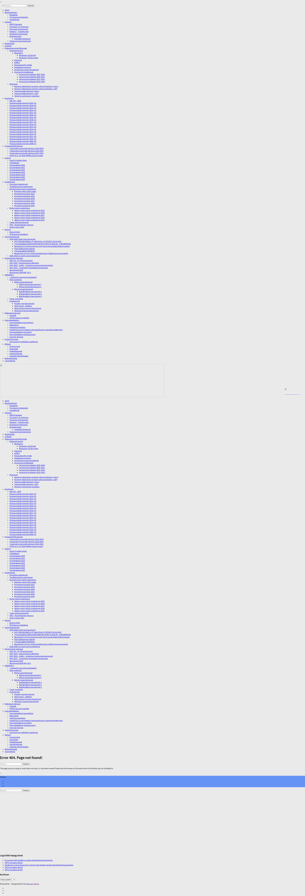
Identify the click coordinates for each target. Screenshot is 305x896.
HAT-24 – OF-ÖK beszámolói (21, 260)
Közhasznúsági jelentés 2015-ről (23, 127)
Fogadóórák (14, 19)
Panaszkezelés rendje (23, 65)
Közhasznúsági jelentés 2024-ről (23, 105)
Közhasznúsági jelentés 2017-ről (23, 122)
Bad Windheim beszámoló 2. (30, 294)
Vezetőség (14, 349)
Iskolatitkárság (16, 353)
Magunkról (14, 325)
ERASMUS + (9, 275)
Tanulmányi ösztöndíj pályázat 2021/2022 (26, 153)
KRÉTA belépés (16, 24)
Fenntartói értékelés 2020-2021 (32, 77)
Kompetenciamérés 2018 (24, 198)
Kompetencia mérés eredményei (23, 189)
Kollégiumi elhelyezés (19, 34)
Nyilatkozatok (15, 36)
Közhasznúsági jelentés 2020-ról (23, 115)
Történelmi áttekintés (19, 17)
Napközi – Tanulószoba (19, 31)
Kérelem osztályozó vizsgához (26, 96)
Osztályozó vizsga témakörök (26, 69)
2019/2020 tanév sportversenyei (22, 239)
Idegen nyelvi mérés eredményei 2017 (29, 215)
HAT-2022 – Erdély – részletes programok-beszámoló (31, 265)
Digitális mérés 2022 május (25, 191)
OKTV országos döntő (14, 862)
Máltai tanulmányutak (23, 282)
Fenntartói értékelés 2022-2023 (32, 81)
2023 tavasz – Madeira (23, 306)
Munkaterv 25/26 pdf (27, 55)
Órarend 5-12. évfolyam (19, 27)
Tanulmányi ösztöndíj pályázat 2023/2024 (26, 148)
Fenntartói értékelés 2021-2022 (32, 79)
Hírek (7, 10)
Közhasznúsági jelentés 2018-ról (23, 120)
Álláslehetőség (11, 358)
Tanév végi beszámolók (19, 222)
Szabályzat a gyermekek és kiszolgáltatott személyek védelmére (36, 330)
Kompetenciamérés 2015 (24, 205)
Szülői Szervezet (11, 339)
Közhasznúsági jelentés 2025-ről (23, 103)
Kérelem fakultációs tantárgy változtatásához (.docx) (36, 86)
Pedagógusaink (16, 351)
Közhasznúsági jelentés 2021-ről (23, 112)
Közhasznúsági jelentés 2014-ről (23, 129)
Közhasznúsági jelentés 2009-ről (23, 141)
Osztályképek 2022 (17, 170)
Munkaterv (18, 53)
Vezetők (13, 315)
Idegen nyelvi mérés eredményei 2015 (29, 220)
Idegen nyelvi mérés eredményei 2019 (29, 210)
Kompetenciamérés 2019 (24, 196)
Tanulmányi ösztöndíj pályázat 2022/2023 (26, 151)
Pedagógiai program (22, 67)
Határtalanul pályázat (14, 258)
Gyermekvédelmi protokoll (21, 332)
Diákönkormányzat (12, 313)
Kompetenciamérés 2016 (24, 203)
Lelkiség (8, 46)
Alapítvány (9, 98)
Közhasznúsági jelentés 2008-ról (23, 143)
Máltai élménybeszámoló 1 (30, 284)
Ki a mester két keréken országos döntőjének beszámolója (29, 860)
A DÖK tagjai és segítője (19, 318)
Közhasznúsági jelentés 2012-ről (23, 134)
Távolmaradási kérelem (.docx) (26, 91)
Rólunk (8, 344)
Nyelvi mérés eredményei (20, 208)
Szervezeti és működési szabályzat (24, 341)
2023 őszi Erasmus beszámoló (26, 310)
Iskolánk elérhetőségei (19, 356)
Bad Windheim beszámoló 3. (30, 296)
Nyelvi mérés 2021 (17, 227)
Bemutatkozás (11, 12)
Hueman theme (32, 884)
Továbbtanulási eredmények (21, 186)
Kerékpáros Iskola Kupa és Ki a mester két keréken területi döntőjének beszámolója (39, 865)
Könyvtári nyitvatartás (19, 29)
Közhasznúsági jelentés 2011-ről (23, 136)
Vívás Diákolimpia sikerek (24, 248)
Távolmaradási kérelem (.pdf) (26, 93)
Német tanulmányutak (23, 289)
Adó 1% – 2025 (15, 100)
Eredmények (10, 182)
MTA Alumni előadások (19, 234)
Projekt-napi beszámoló (24, 303)
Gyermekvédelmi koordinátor (21, 322)
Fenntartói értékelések (23, 72)
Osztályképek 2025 (17, 177)
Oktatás (8, 22)
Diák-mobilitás (16, 279)
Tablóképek (14, 163)
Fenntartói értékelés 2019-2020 (32, 74)
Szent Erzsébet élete (18, 160)
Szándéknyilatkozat (22, 38)
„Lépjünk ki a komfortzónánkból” (23, 277)
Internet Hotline (16, 337)
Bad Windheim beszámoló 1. (30, 291)
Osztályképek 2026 (17, 179)
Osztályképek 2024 (17, 174)
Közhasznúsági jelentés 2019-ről (23, 117)
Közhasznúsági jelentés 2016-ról (23, 124)
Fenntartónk (15, 346)
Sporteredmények (12, 236)
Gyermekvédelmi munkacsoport (23, 334)
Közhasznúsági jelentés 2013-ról (23, 132)
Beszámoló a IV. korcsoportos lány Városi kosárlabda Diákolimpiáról (42, 246)
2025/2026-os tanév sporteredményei (25, 256)
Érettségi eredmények (19, 184)
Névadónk (14, 15)
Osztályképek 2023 (17, 172)
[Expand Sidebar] (1, 773)
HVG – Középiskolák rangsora (21, 225)
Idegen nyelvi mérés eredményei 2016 (29, 217)
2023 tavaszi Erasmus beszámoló (27, 308)
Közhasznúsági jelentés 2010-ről (23, 139)
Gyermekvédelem (12, 320)
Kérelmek (14, 84)
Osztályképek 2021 (17, 167)
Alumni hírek (15, 232)
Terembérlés (10, 361)
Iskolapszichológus (17, 327)
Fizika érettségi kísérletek (20, 41)
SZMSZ (17, 62)
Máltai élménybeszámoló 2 (30, 287)
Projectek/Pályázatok (14, 146)
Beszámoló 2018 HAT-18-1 (20, 272)
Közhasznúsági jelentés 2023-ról (23, 108)
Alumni (8, 229)
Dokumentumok (16, 50)
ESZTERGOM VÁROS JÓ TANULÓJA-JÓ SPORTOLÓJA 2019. (38, 241)
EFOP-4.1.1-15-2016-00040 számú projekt (26, 155)
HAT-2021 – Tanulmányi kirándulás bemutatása (29, 267)
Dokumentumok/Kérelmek (16, 48)
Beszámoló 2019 (16, 270)
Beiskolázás (10, 43)
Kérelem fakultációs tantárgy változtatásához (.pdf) (35, 89)
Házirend (18, 60)
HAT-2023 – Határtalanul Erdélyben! (24, 263)
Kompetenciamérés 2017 (24, 201)
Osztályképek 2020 (17, 165)
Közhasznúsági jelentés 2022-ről (23, 110)
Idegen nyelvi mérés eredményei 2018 (29, 213)
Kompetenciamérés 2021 (24, 194)
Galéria (8, 158)
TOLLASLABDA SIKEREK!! (24, 251)
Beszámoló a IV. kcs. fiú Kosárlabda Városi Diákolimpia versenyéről (41, 253)
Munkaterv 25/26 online (28, 58)
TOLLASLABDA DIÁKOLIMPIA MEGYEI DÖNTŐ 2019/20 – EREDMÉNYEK (42, 244)
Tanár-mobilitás (16, 299)
